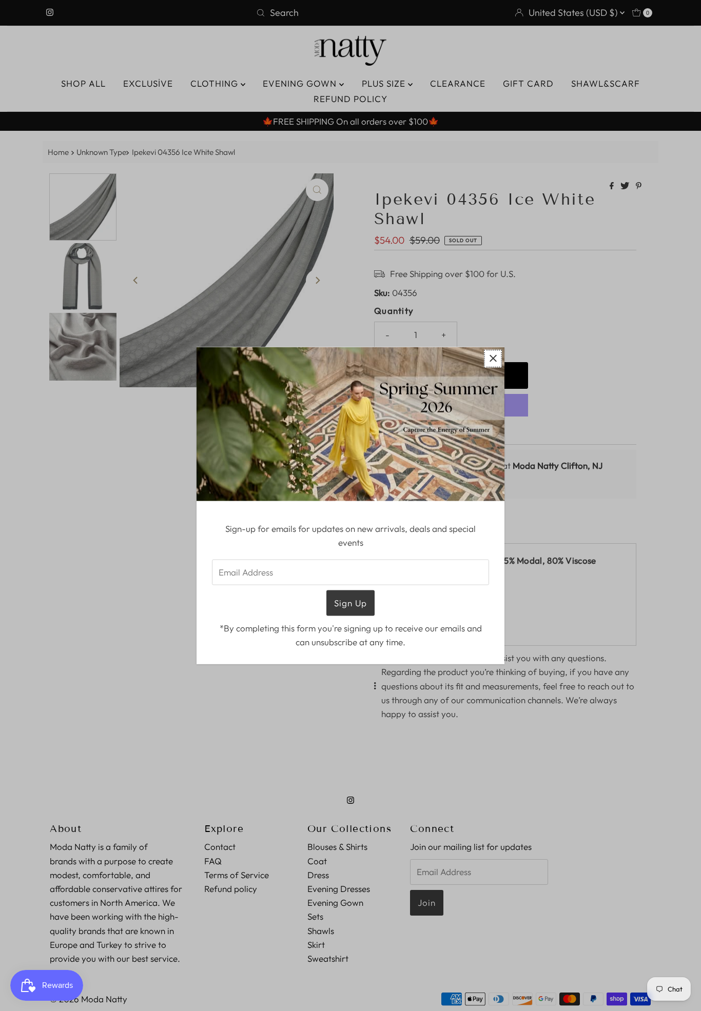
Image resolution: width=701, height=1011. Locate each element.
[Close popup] (493, 358)
